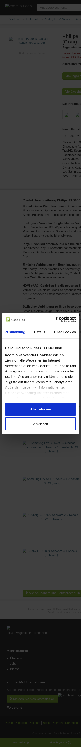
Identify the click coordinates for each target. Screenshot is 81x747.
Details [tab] (39, 332)
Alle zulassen (40, 409)
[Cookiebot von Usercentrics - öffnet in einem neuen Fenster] (57, 319)
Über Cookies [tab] (65, 332)
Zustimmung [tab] (15, 332)
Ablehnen (40, 424)
